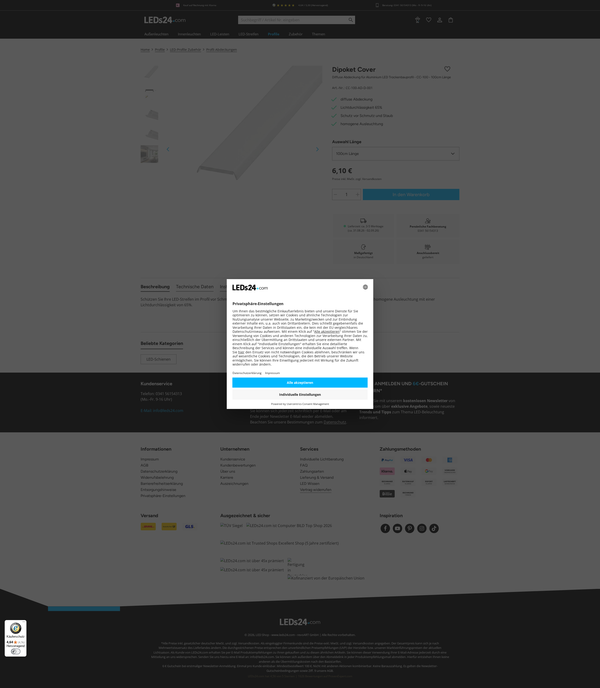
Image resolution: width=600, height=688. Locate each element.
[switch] (15, 651)
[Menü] (23, 623)
